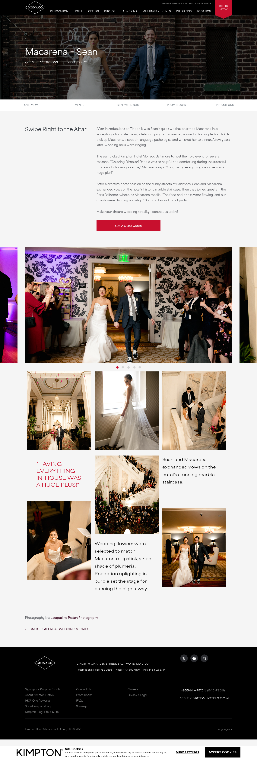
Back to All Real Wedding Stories (59, 628)
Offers (93, 11)
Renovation (59, 11)
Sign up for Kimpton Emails (42, 689)
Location (204, 11)
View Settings (187, 752)
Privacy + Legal (137, 695)
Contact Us (83, 689)
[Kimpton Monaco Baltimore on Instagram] (204, 658)
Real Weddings (128, 105)
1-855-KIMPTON (193, 690)
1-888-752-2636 (102, 669)
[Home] (35, 7)
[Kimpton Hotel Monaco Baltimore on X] (184, 658)
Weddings (184, 11)
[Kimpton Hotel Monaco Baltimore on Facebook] (194, 658)
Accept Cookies (222, 752)
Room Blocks (176, 105)
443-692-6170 (131, 669)
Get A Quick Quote (128, 225)
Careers (133, 689)
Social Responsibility (38, 706)
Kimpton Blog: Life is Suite (42, 711)
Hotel (78, 11)
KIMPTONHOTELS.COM (209, 698)
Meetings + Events (157, 11)
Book (223, 7)
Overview (31, 105)
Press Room (84, 695)
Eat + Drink (129, 11)
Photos (109, 11)
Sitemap (81, 706)
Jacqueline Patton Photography (74, 617)
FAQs (79, 700)
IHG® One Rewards (37, 700)
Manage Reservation (174, 3)
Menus (79, 105)
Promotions (225, 105)
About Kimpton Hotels (39, 695)
